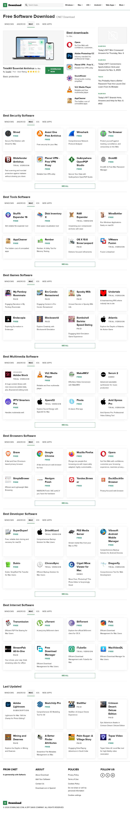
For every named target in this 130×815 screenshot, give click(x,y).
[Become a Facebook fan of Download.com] (103, 775)
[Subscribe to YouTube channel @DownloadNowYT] (113, 775)
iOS (87, 5)
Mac (79, 5)
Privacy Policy (73, 775)
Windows (69, 5)
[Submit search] (26, 5)
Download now (56, 70)
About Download (42, 775)
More (121, 5)
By (7, 72)
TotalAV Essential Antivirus (22, 68)
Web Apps (110, 5)
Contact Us (40, 784)
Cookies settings (74, 795)
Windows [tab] (9, 24)
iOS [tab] (37, 24)
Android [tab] (21, 24)
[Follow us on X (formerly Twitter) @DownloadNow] (108, 775)
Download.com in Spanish (46, 788)
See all (65, 186)
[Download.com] (12, 5)
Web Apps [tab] (47, 24)
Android (97, 5)
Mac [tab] (31, 24)
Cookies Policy (73, 784)
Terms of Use (73, 779)
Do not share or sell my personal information (77, 789)
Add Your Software (43, 779)
